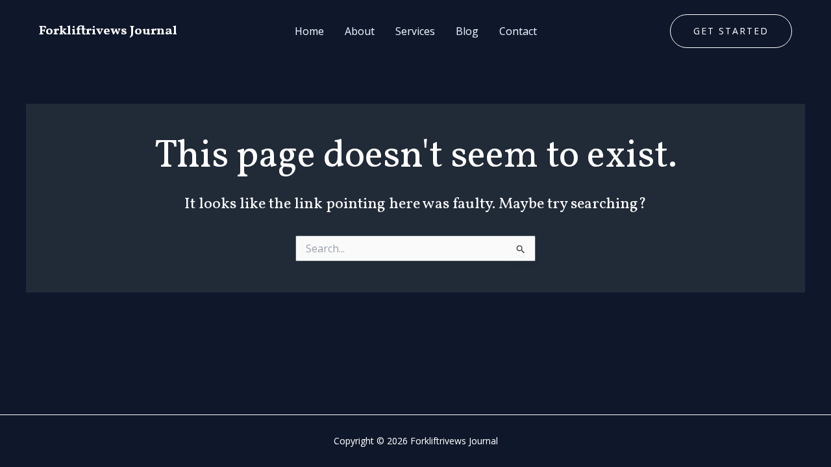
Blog (467, 31)
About (360, 31)
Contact (518, 31)
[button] (731, 31)
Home (309, 31)
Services (415, 31)
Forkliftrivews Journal (108, 31)
